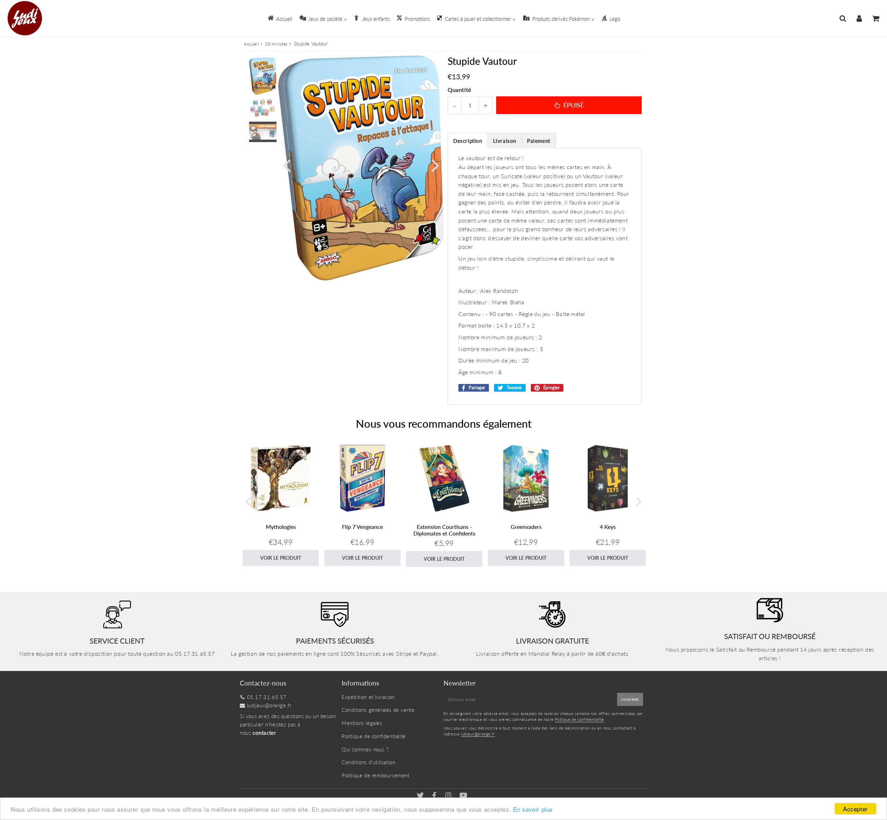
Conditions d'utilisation (368, 762)
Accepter (855, 808)
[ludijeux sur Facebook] (435, 796)
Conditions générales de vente (378, 710)
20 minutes (276, 43)
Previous (286, 164)
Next (435, 164)
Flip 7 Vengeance (362, 526)
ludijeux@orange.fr (269, 705)
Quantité (459, 89)
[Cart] (875, 18)
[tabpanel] (263, 76)
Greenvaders (526, 526)
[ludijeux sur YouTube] (463, 796)
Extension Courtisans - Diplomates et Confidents (444, 530)
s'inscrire (630, 699)
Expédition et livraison (368, 697)
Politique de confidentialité (374, 736)
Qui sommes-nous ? (365, 749)
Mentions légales (362, 723)
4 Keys (608, 526)
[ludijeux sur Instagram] (449, 796)
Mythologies (281, 526)
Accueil (251, 43)
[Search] (843, 18)
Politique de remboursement (376, 775)
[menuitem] (279, 18)
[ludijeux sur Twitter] (421, 796)
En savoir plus (533, 809)
